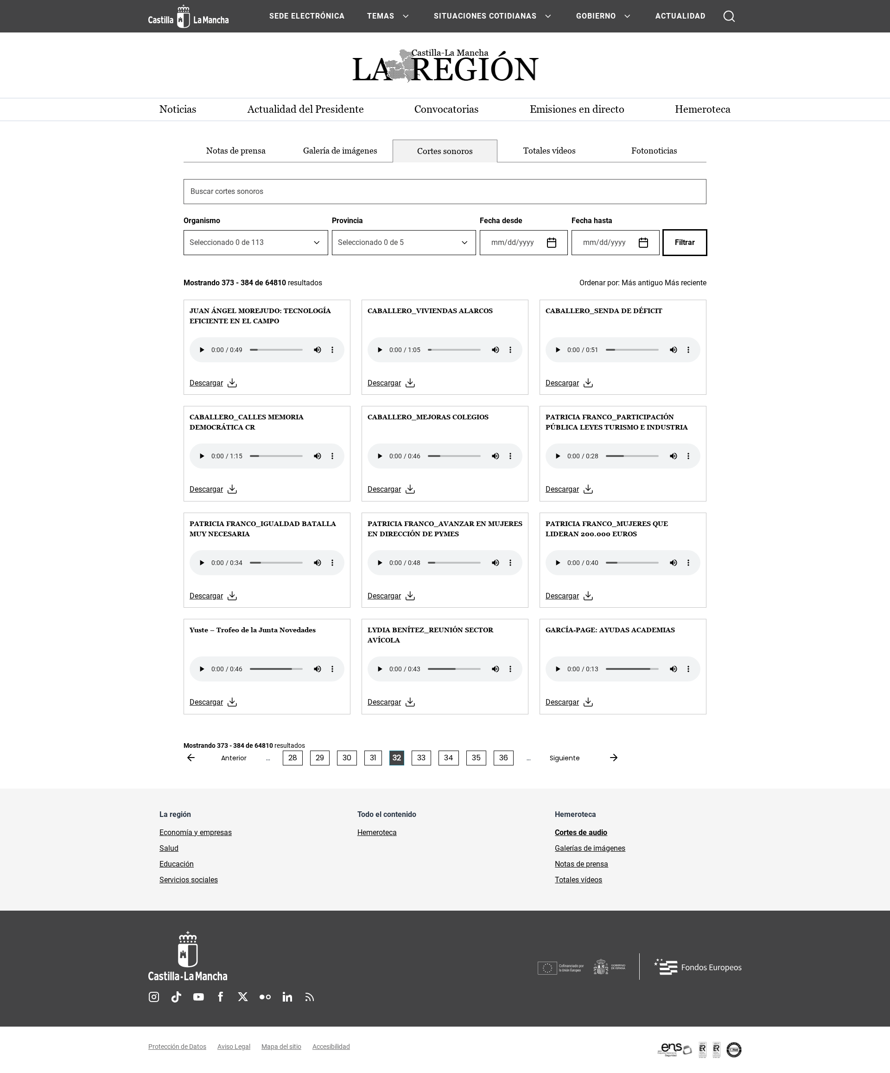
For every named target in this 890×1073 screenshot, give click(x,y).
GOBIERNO (596, 16)
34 (448, 757)
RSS (310, 996)
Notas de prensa (236, 150)
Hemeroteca (703, 109)
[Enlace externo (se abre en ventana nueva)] (699, 1049)
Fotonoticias (654, 150)
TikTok (176, 996)
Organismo (202, 220)
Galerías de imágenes (590, 848)
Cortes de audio (581, 832)
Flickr (265, 996)
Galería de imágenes (340, 150)
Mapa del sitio (281, 1046)
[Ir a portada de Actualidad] (445, 68)
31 (373, 757)
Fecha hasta (592, 220)
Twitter (243, 996)
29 (320, 757)
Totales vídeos (549, 150)
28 (292, 757)
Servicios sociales (188, 879)
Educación (176, 864)
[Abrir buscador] (729, 16)
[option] (236, 151)
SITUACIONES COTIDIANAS (485, 16)
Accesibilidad (331, 1046)
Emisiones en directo (577, 109)
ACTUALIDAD (680, 16)
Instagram (154, 996)
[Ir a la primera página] (198, 758)
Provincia (347, 220)
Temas (380, 16)
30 (347, 757)
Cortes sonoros (445, 151)
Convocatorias (446, 109)
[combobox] (256, 242)
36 (503, 757)
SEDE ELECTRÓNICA (307, 16)
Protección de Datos (177, 1046)
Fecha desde (501, 220)
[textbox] (227, 242)
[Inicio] (274, 956)
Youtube (198, 996)
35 (476, 757)
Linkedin (287, 996)
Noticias (178, 109)
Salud (168, 848)
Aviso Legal (233, 1046)
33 (421, 757)
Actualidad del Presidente (306, 109)
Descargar (206, 383)
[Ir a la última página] (606, 758)
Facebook (221, 996)
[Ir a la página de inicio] (188, 16)
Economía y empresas (195, 832)
